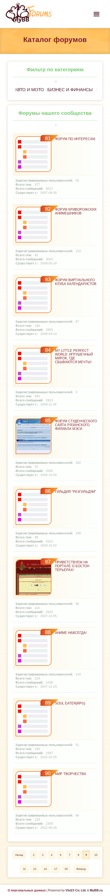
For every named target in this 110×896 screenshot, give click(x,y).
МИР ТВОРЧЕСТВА (70, 774)
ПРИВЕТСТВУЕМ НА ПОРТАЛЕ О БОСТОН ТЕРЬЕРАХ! (72, 566)
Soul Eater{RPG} (70, 703)
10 (95, 854)
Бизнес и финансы (70, 89)
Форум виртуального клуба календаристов (75, 282)
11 (24, 868)
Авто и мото (29, 89)
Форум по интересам (75, 139)
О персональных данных (27, 890)
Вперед (81, 868)
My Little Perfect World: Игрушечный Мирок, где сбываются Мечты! (74, 356)
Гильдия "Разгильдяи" (75, 492)
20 (66, 868)
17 (55, 868)
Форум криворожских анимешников (76, 211)
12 (34, 868)
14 (45, 868)
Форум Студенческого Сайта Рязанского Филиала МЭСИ (76, 425)
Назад (19, 854)
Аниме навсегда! (71, 633)
